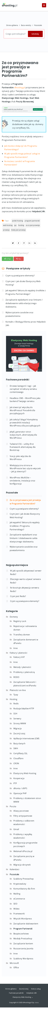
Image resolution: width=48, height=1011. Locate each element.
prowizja (6, 230)
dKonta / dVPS (20, 788)
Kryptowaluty (19, 883)
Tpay (15, 694)
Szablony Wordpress (23, 958)
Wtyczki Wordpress (22, 918)
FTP (15, 783)
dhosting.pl (19, 87)
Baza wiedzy (26, 25)
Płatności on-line (18, 690)
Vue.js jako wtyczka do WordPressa (20, 458)
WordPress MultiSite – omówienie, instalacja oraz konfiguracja (22, 480)
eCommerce (19, 898)
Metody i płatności (22, 667)
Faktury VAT (19, 657)
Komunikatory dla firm (24, 888)
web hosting (7, 225)
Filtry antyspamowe (22, 815)
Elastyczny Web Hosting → (23, 997)
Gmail (16, 829)
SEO (15, 903)
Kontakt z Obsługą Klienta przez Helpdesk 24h (26, 323)
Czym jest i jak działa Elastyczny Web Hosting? (23, 283)
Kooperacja (18, 778)
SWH (15, 748)
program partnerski (32, 221)
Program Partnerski (22, 928)
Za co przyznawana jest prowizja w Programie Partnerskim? (25, 502)
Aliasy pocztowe (21, 810)
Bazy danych (19, 743)
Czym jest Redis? (18, 596)
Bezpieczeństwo (21, 933)
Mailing (16, 893)
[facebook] (18, 243)
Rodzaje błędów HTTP (23, 708)
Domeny (14, 616)
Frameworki (19, 913)
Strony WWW (19, 723)
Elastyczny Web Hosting (24, 773)
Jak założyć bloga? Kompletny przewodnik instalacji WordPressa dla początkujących (25, 422)
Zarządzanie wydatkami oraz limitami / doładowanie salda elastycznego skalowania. (24, 303)
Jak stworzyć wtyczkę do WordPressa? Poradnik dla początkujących (22, 410)
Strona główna (12, 25)
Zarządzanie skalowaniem (25, 923)
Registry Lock (19, 621)
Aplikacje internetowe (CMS (26, 738)
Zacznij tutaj (19, 733)
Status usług (35, 989)
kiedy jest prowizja (18, 230)
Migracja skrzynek (22, 864)
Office (16, 967)
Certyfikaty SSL (20, 753)
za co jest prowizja (33, 225)
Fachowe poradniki (16, 993)
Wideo (16, 908)
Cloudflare (18, 758)
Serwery (17, 718)
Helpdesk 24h (31, 993)
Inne (15, 648)
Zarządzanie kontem (23, 943)
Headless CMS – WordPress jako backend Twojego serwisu (25, 400)
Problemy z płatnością (24, 672)
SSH (15, 713)
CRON (16, 763)
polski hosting (17, 221)
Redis (16, 703)
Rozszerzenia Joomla (23, 948)
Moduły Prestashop (22, 938)
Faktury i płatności (18, 652)
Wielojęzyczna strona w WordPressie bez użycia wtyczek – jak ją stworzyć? (25, 468)
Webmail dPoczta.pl (22, 851)
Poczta (13, 806)
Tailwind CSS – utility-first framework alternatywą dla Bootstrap (23, 447)
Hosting (13, 699)
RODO (16, 677)
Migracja (17, 728)
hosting (21, 225)
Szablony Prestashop (23, 878)
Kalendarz (14, 869)
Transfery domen (21, 634)
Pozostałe (38, 25)
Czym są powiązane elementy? (20, 275)
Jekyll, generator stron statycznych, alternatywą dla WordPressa (23, 434)
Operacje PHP (20, 793)
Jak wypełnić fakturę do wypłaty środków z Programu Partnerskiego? (26, 292)
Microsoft (14, 963)
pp (15, 225)
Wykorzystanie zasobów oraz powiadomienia (19, 314)
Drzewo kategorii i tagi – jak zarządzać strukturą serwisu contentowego (23, 389)
